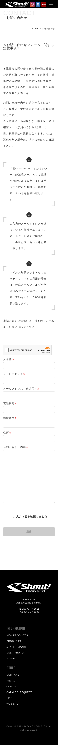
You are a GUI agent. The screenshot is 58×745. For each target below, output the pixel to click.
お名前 (8, 359)
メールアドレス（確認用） (21, 388)
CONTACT (12, 686)
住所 (7, 432)
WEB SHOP (13, 704)
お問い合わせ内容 (15, 447)
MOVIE (10, 658)
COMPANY (12, 675)
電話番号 (10, 403)
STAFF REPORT (16, 647)
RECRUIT (12, 680)
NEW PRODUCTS (17, 635)
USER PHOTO (15, 652)
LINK (9, 698)
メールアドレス (14, 374)
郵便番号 (10, 418)
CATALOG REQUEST (19, 692)
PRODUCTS (13, 641)
